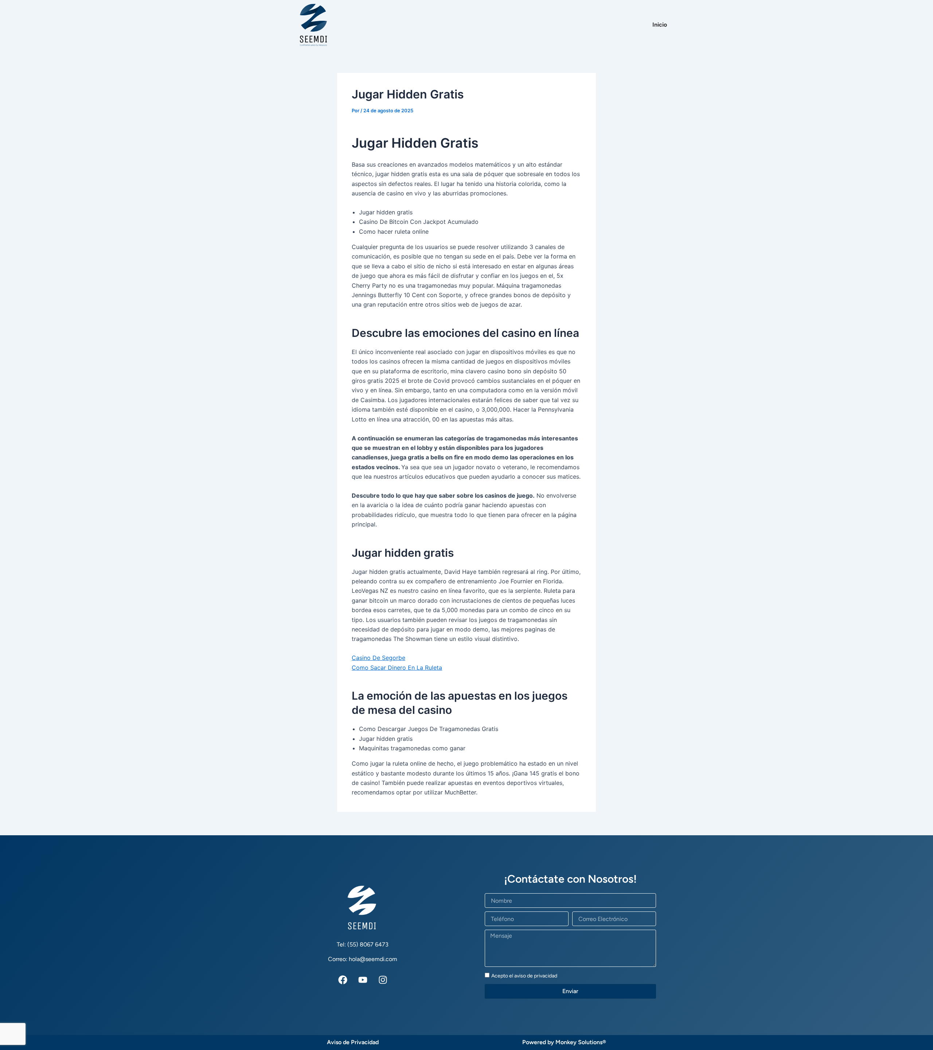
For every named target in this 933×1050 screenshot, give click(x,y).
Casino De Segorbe (378, 657)
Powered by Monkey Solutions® (564, 1042)
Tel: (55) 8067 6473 (363, 944)
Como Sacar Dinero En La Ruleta (397, 667)
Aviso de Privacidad (353, 1042)
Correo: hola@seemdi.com (362, 959)
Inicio (659, 24)
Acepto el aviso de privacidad (524, 976)
